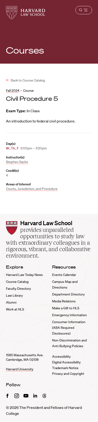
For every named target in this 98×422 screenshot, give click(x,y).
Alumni (11, 302)
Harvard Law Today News (24, 275)
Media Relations (64, 301)
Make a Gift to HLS (65, 308)
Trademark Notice (65, 368)
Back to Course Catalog (27, 80)
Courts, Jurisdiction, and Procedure (32, 189)
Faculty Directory (18, 288)
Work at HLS (15, 309)
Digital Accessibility (66, 362)
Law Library (14, 295)
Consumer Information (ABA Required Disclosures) (68, 328)
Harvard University (19, 369)
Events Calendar (64, 275)
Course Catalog (17, 282)
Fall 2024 (12, 90)
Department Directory (68, 294)
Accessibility (61, 356)
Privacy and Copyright (68, 373)
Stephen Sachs (17, 162)
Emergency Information (69, 315)
